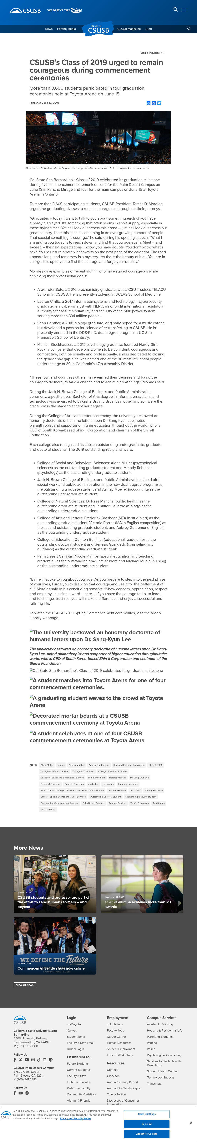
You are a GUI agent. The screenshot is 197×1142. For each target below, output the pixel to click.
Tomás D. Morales (139, 803)
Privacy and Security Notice (75, 1118)
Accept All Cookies (146, 1133)
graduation (108, 784)
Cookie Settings (147, 1114)
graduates (93, 784)
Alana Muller (47, 765)
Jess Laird (135, 790)
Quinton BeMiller (117, 803)
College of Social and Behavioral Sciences (62, 777)
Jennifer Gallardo (117, 790)
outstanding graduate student (140, 796)
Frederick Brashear (50, 784)
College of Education (83, 771)
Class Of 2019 (156, 765)
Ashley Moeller (76, 765)
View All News (24, 985)
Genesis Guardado (74, 784)
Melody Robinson (154, 790)
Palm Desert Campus (93, 803)
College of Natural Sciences (112, 771)
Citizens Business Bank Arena (128, 765)
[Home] (25, 10)
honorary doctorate (128, 784)
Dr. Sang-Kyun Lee (139, 777)
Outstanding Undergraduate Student (59, 803)
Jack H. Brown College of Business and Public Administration (72, 790)
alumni (61, 765)
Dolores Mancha (117, 777)
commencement (96, 777)
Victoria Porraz (48, 809)
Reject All (147, 1124)
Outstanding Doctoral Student (105, 796)
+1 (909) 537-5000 (26, 1046)
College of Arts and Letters (54, 771)
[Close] (191, 1123)
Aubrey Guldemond (99, 765)
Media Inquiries (150, 52)
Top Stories (159, 803)
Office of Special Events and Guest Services (63, 796)
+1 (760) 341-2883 (25, 1079)
